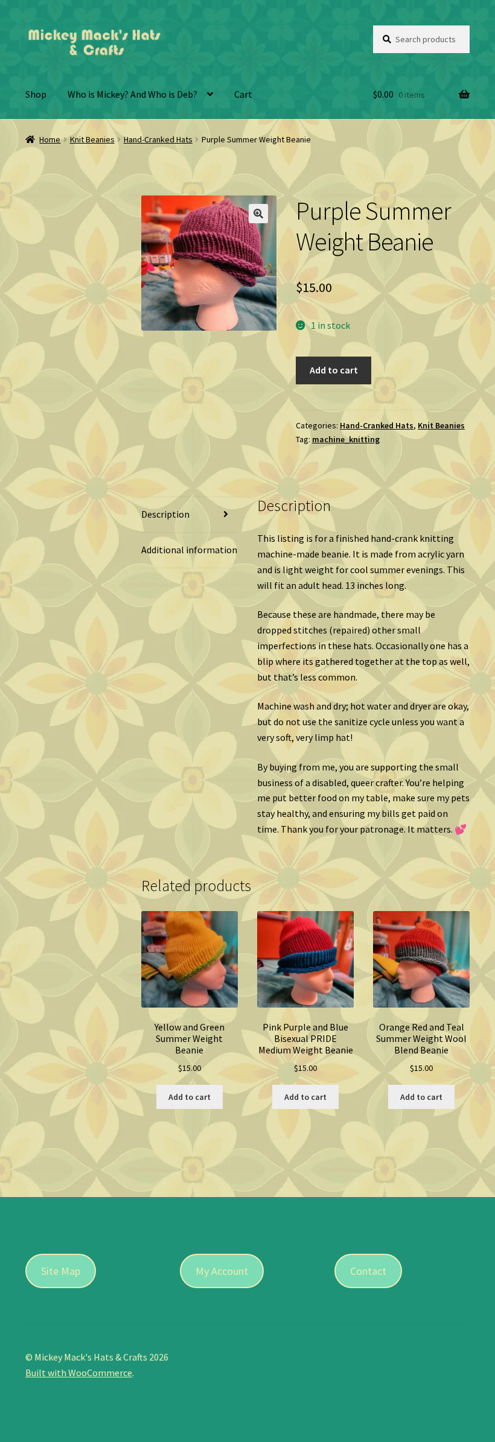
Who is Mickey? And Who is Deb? (132, 94)
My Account (222, 1271)
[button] (258, 213)
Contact (368, 1271)
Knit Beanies (92, 139)
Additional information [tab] (189, 550)
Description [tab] (165, 514)
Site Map (60, 1271)
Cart (243, 94)
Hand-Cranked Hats (158, 139)
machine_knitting (346, 439)
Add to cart (334, 370)
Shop (35, 94)
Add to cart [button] (189, 1096)
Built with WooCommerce (78, 1373)
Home (49, 139)
